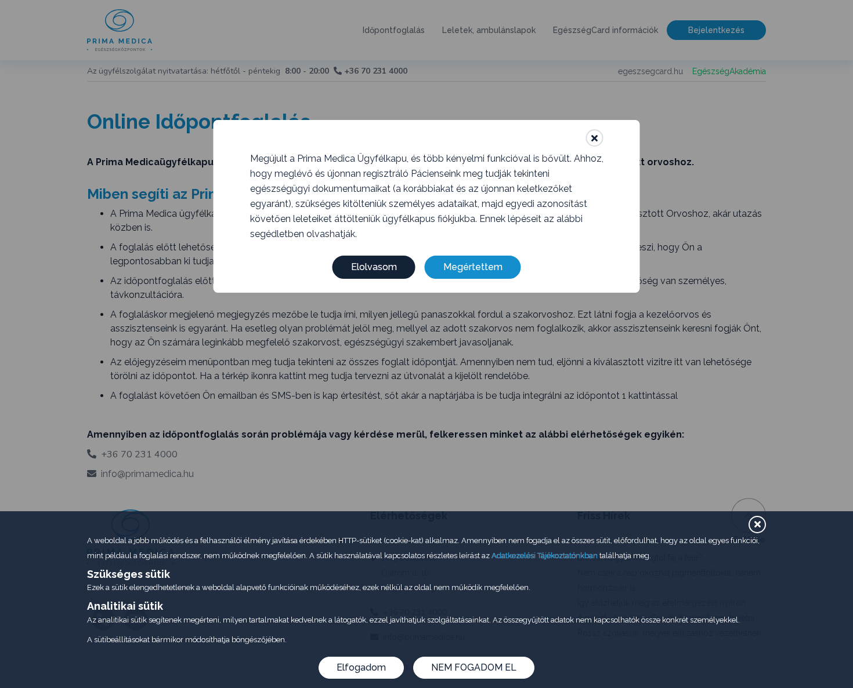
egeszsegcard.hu (650, 71)
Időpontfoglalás (394, 30)
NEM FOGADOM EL (473, 667)
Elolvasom (374, 266)
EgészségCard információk (605, 30)
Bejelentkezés (716, 30)
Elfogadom (361, 667)
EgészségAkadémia (729, 71)
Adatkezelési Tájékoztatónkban (544, 555)
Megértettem (473, 266)
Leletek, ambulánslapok (489, 30)
